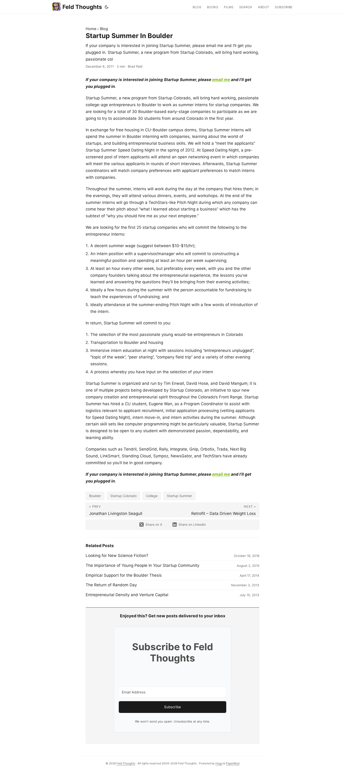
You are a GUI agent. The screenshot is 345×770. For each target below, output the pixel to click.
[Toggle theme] (106, 7)
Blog (104, 28)
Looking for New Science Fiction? (117, 555)
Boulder (95, 496)
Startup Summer (179, 496)
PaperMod (232, 763)
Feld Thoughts (82, 7)
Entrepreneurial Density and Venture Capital (127, 594)
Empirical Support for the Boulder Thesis (124, 575)
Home (91, 28)
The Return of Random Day (111, 585)
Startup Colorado (123, 496)
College (151, 496)
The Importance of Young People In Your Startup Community (142, 565)
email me (221, 79)
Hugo (218, 763)
